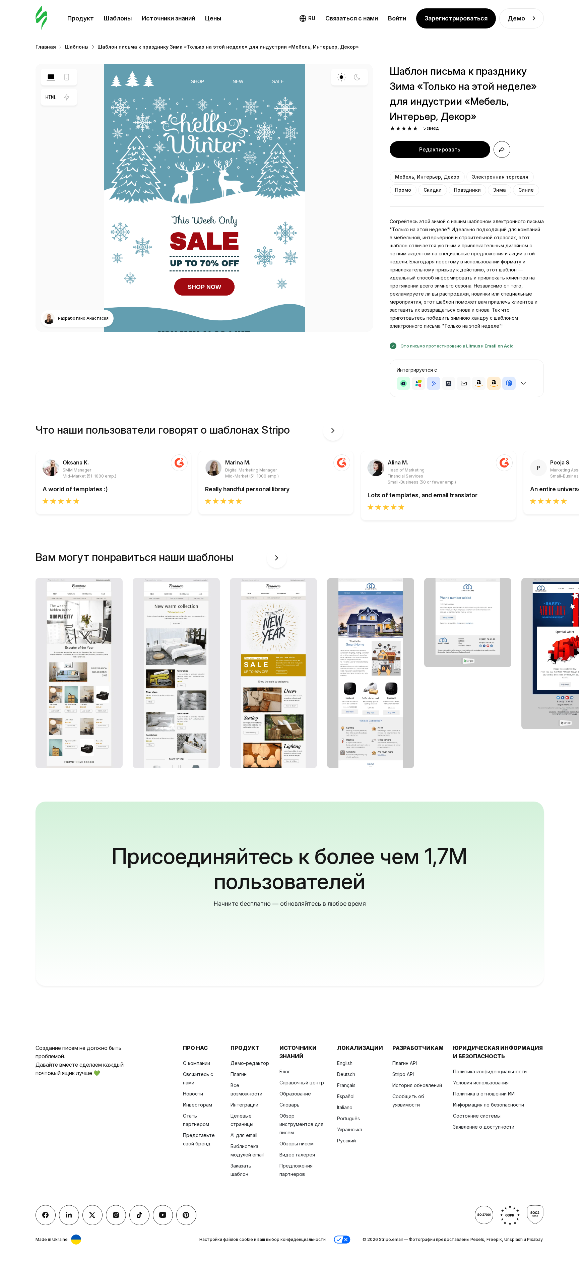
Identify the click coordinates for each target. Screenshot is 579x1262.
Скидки (433, 190)
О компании (196, 1063)
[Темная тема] (357, 77)
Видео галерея (297, 1154)
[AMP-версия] (66, 97)
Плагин (239, 1074)
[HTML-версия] (51, 97)
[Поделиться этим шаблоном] (502, 149)
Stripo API (403, 1074)
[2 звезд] (398, 128)
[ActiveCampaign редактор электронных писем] (433, 383)
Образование (295, 1093)
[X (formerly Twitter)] (92, 1215)
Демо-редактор (250, 1063)
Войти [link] (397, 18)
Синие (526, 190)
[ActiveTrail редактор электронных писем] (448, 383)
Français (346, 1085)
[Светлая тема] (341, 77)
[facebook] (46, 1215)
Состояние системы (477, 1116)
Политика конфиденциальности (490, 1071)
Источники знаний (168, 18)
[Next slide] (333, 431)
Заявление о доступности (483, 1127)
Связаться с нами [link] (351, 18)
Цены (213, 18)
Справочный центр (301, 1082)
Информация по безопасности (488, 1105)
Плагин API (404, 1063)
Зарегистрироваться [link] (456, 18)
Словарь (289, 1105)
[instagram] (116, 1215)
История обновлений (417, 1085)
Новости (193, 1093)
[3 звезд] (404, 128)
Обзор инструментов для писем (301, 1124)
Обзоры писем (296, 1143)
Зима (499, 190)
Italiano (344, 1107)
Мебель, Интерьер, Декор (427, 177)
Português (348, 1118)
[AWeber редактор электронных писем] (509, 383)
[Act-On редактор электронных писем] (418, 383)
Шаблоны (118, 18)
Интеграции (244, 1105)
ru (311, 18)
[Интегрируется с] (523, 383)
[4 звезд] (409, 128)
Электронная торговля (500, 177)
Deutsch (346, 1074)
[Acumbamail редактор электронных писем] (463, 383)
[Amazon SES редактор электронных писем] (494, 383)
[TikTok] (139, 1215)
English (344, 1063)
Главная (46, 47)
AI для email (244, 1135)
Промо (403, 190)
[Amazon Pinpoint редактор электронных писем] (479, 383)
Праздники (467, 190)
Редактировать (439, 149)
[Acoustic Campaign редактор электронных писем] (403, 383)
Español (346, 1096)
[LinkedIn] (69, 1215)
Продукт (80, 18)
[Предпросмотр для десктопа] (51, 77)
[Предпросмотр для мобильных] (66, 77)
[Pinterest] (186, 1215)
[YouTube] (163, 1215)
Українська (349, 1129)
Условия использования (481, 1082)
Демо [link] (516, 18)
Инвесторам (197, 1105)
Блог (284, 1071)
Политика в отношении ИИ (484, 1093)
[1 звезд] (392, 128)
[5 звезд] (415, 128)
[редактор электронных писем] (41, 18)
